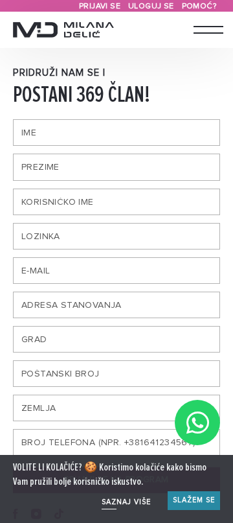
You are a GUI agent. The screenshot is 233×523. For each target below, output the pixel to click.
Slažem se (194, 500)
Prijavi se (99, 6)
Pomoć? (199, 6)
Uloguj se (151, 6)
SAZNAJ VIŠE (126, 502)
